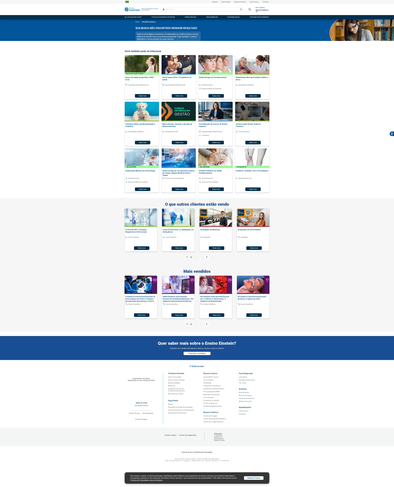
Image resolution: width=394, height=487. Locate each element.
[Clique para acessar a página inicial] (141, 12)
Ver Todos (242, 383)
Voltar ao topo (198, 366)
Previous (187, 257)
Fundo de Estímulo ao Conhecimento (181, 410)
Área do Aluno (226, 2)
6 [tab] (200, 257)
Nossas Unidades (174, 383)
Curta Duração (208, 397)
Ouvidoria (266, 2)
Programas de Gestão (211, 400)
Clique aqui (218, 433)
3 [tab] (194, 257)
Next (207, 257)
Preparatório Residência (212, 386)
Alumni (170, 404)
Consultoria (243, 377)
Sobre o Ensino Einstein (176, 380)
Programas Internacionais (177, 413)
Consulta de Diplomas (246, 398)
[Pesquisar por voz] (163, 9)
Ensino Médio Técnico (211, 377)
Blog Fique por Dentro (175, 394)
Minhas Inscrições (245, 401)
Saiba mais (143, 96)
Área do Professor (240, 2)
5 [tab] (198, 257)
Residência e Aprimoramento (213, 389)
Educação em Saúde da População (180, 407)
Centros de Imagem (210, 416)
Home (137, 22)
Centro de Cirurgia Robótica (213, 422)
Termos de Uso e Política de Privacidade (197, 452)
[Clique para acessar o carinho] (249, 9)
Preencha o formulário (197, 353)
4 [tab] (196, 257)
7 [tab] (202, 257)
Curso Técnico (208, 380)
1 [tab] (191, 257)
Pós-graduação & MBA (211, 391)
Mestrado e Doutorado (211, 394)
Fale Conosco (254, 2)
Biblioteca (171, 386)
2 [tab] (192, 257)
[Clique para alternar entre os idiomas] (129, 1)
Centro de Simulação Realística (214, 419)
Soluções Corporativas (247, 380)
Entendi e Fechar (253, 478)
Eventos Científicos (210, 403)
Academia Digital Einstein (212, 406)
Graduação (207, 383)
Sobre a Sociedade (175, 377)
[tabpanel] (141, 230)
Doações (215, 2)
